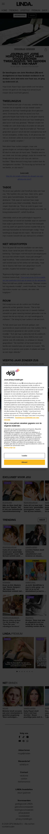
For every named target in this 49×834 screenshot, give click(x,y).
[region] (24, 417)
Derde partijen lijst (9, 447)
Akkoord (24, 462)
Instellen (24, 455)
